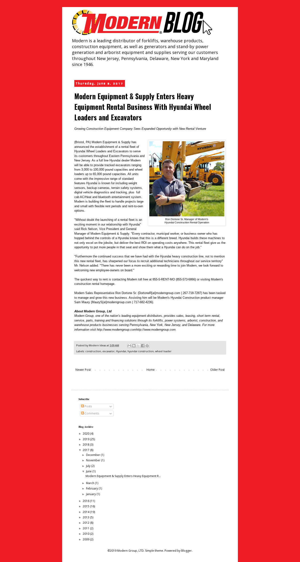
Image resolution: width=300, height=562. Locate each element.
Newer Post (83, 370)
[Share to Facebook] (142, 345)
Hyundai (121, 351)
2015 (86, 506)
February (92, 488)
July (88, 466)
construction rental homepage (94, 284)
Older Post (217, 370)
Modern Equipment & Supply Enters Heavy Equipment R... (123, 476)
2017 (86, 450)
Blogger (186, 551)
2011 (86, 528)
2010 (86, 534)
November (93, 460)
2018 (86, 445)
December (93, 455)
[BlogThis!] (133, 345)
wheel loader (163, 351)
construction (93, 351)
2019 (86, 439)
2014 (86, 512)
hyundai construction (141, 351)
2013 (86, 517)
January (91, 494)
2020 (86, 434)
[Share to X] (138, 345)
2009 (86, 539)
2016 (86, 501)
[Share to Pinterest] (147, 345)
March (90, 483)
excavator (108, 351)
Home (150, 370)
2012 (86, 523)
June (89, 471)
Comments (91, 413)
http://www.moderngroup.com (116, 329)
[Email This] (129, 345)
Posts (88, 406)
